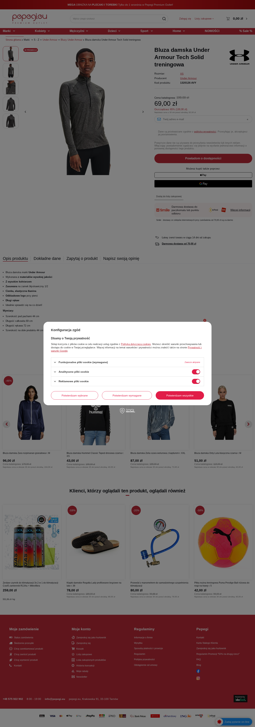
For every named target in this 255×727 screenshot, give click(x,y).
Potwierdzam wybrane (75, 395)
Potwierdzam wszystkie (180, 395)
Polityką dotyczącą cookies (136, 344)
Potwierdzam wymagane (127, 395)
